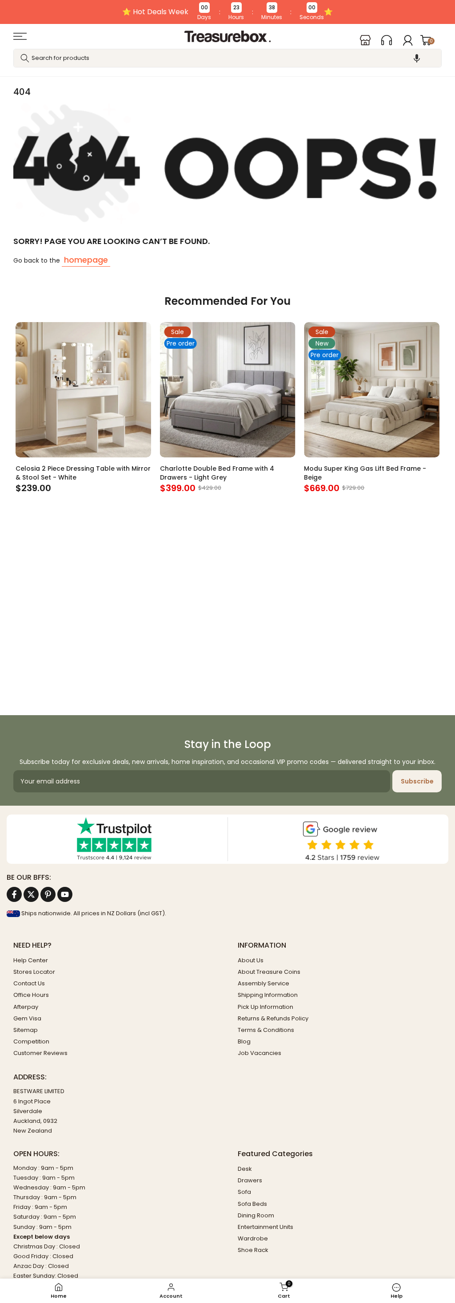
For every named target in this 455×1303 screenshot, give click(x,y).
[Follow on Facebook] (14, 894)
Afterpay (25, 1007)
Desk (245, 1169)
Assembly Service (263, 983)
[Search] (25, 58)
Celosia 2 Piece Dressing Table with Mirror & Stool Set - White (83, 472)
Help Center (30, 960)
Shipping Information (268, 995)
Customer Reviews (40, 1053)
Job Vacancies (259, 1053)
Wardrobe (253, 1238)
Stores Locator (34, 972)
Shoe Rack (253, 1250)
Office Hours (31, 995)
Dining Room (256, 1215)
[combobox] (227, 58)
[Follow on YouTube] (64, 894)
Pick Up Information (265, 1007)
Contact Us (29, 983)
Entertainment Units (265, 1227)
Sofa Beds (252, 1204)
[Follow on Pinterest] (48, 894)
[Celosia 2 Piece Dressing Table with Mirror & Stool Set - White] (83, 389)
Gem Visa (27, 1018)
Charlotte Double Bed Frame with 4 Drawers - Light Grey (217, 472)
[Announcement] (227, 12)
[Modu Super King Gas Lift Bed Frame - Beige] (371, 389)
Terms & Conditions (266, 1030)
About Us (250, 960)
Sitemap (25, 1030)
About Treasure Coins (269, 972)
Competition (31, 1041)
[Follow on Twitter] (31, 894)
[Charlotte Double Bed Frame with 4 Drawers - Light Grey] (227, 389)
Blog (244, 1041)
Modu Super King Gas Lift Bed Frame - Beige (365, 472)
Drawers (250, 1180)
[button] (417, 58)
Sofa (244, 1192)
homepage (86, 259)
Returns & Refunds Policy (273, 1018)
